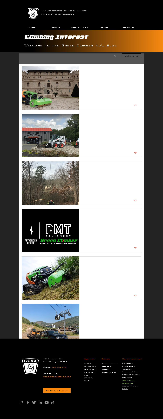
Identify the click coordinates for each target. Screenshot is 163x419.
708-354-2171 (59, 368)
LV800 (87, 364)
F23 (86, 375)
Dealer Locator (109, 364)
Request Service (131, 375)
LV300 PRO (90, 369)
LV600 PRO (90, 367)
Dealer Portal (108, 372)
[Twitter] (34, 402)
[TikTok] (52, 402)
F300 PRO (89, 372)
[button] (31, 27)
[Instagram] (21, 402)
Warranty (127, 369)
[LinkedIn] (40, 402)
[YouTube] (46, 402)
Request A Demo (130, 372)
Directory (127, 377)
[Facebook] (27, 402)
